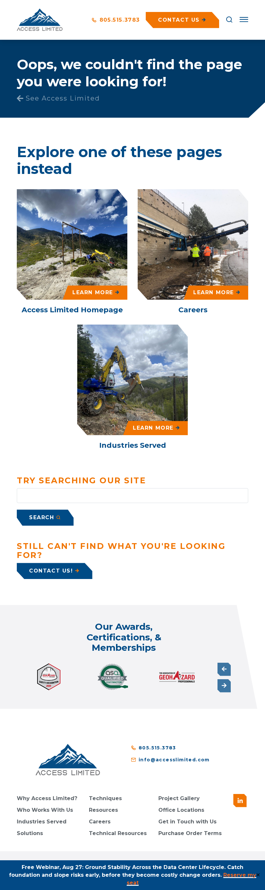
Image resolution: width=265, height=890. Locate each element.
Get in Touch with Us (187, 822)
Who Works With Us (45, 810)
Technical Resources (118, 833)
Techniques (105, 798)
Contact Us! (51, 571)
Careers (100, 822)
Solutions (30, 833)
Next (224, 685)
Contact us (179, 20)
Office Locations (181, 810)
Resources (103, 810)
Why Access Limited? (47, 798)
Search (41, 517)
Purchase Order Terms (190, 833)
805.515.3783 (118, 20)
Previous (224, 669)
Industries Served (42, 822)
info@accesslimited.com (174, 760)
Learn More (92, 292)
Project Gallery (179, 798)
